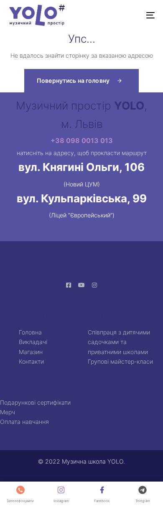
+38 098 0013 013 (82, 140)
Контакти (31, 361)
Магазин (31, 351)
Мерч (7, 412)
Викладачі (33, 341)
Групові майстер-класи (120, 361)
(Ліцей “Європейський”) (82, 215)
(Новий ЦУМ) (82, 184)
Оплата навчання (24, 421)
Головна (30, 332)
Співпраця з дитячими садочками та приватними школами (119, 342)
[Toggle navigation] (130, 15)
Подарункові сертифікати (35, 402)
